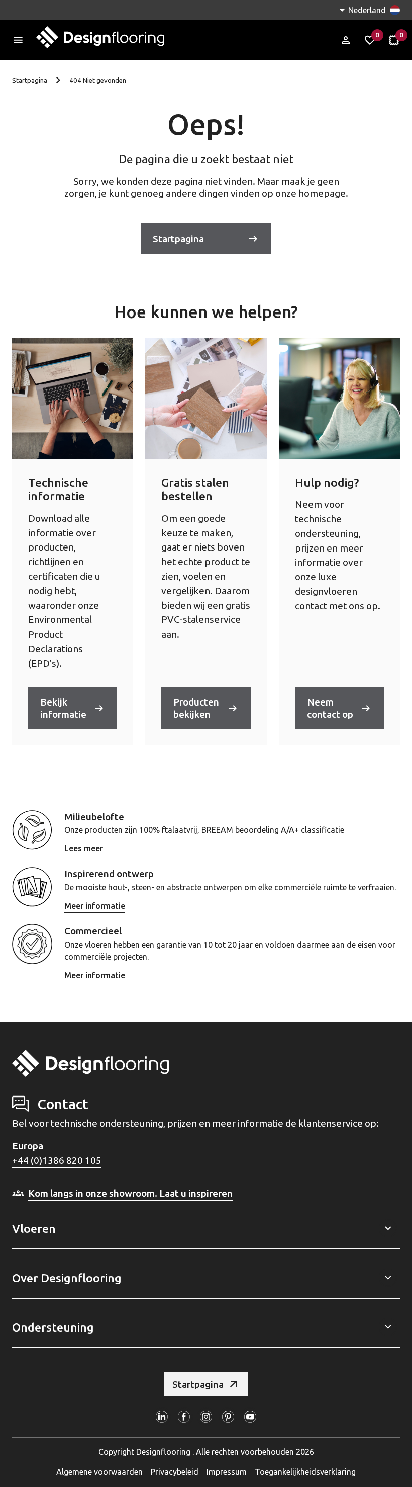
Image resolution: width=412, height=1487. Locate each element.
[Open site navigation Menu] (18, 40)
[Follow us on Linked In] (162, 1416)
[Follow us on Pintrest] (228, 1416)
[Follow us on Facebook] (184, 1416)
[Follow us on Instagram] (206, 1416)
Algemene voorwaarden (99, 1471)
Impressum (227, 1471)
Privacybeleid (174, 1471)
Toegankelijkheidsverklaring (305, 1471)
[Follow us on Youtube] (250, 1416)
